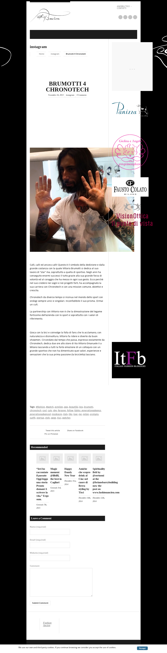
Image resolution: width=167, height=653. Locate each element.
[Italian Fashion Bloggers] (130, 377)
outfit (32, 417)
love (75, 414)
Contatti (121, 8)
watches (66, 417)
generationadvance (91, 410)
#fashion (40, 406)
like (70, 414)
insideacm (57, 414)
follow (70, 410)
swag (53, 417)
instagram (38, 47)
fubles (77, 410)
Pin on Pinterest (51, 434)
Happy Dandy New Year (69, 472)
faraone (62, 410)
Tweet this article (53, 430)
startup (40, 417)
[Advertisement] (57, 124)
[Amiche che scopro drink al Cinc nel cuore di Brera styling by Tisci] (85, 462)
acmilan (59, 406)
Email (38, 540)
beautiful (73, 406)
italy (65, 414)
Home (41, 54)
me (80, 414)
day (55, 410)
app (66, 406)
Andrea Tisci (123, 6)
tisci (59, 417)
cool (44, 410)
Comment (34, 566)
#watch (49, 406)
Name (38, 527)
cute (50, 410)
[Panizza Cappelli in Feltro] (130, 126)
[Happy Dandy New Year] (70, 462)
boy (81, 406)
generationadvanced (40, 414)
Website (39, 553)
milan (86, 414)
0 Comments (82, 95)
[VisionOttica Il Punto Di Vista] (132, 226)
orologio (94, 414)
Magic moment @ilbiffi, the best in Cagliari (56, 475)
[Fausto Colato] (130, 195)
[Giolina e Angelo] (130, 169)
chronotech (35, 410)
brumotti (88, 406)
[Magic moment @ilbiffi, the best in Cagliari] (56, 462)
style (47, 417)
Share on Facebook (75, 430)
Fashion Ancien (47, 624)
